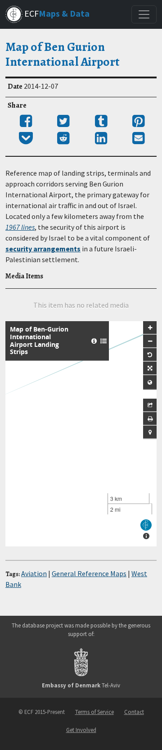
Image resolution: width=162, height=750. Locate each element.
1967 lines (20, 227)
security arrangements (43, 248)
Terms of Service (94, 711)
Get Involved (81, 729)
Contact (134, 711)
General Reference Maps (89, 573)
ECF (56, 13)
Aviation (34, 573)
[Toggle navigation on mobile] (144, 14)
